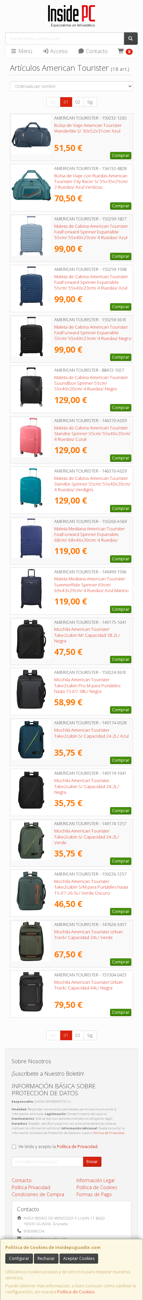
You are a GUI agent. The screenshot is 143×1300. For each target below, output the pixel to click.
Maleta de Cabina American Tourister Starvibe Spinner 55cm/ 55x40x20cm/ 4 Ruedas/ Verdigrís (92, 484)
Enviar (92, 1161)
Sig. (90, 102)
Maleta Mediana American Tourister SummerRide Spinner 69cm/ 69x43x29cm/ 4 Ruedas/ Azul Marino (91, 584)
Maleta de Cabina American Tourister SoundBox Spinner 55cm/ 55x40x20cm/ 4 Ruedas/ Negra (91, 383)
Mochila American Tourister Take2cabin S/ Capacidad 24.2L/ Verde (86, 837)
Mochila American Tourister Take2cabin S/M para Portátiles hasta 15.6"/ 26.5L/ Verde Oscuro (91, 887)
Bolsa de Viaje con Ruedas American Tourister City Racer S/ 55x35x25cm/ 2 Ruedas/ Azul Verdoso (91, 181)
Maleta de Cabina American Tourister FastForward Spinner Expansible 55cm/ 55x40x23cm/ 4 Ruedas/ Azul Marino (91, 285)
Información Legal (95, 1180)
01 (66, 102)
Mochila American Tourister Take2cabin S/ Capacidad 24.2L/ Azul (91, 733)
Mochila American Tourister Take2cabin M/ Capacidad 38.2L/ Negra (87, 635)
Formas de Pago (94, 1194)
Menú (24, 51)
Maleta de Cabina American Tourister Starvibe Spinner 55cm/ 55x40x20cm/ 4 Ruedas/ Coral (92, 433)
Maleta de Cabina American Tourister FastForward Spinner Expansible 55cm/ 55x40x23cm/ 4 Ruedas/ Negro (92, 333)
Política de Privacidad (108, 1133)
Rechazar (46, 1258)
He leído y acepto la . (58, 1146)
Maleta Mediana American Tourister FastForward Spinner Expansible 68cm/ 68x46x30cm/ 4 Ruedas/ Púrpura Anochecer (89, 537)
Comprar (120, 155)
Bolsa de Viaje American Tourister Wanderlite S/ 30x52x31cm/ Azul (88, 128)
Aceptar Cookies (78, 1258)
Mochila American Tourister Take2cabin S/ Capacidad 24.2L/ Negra (86, 786)
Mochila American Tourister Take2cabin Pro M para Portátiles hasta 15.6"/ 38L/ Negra (87, 685)
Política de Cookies (75, 1292)
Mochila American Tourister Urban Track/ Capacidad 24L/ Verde (88, 934)
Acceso (58, 51)
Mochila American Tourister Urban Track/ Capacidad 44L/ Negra (88, 985)
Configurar (19, 1258)
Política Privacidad (31, 1187)
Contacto (96, 51)
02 (77, 102)
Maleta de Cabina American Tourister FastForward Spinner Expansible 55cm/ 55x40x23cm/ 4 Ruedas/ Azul (91, 232)
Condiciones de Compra (38, 1194)
